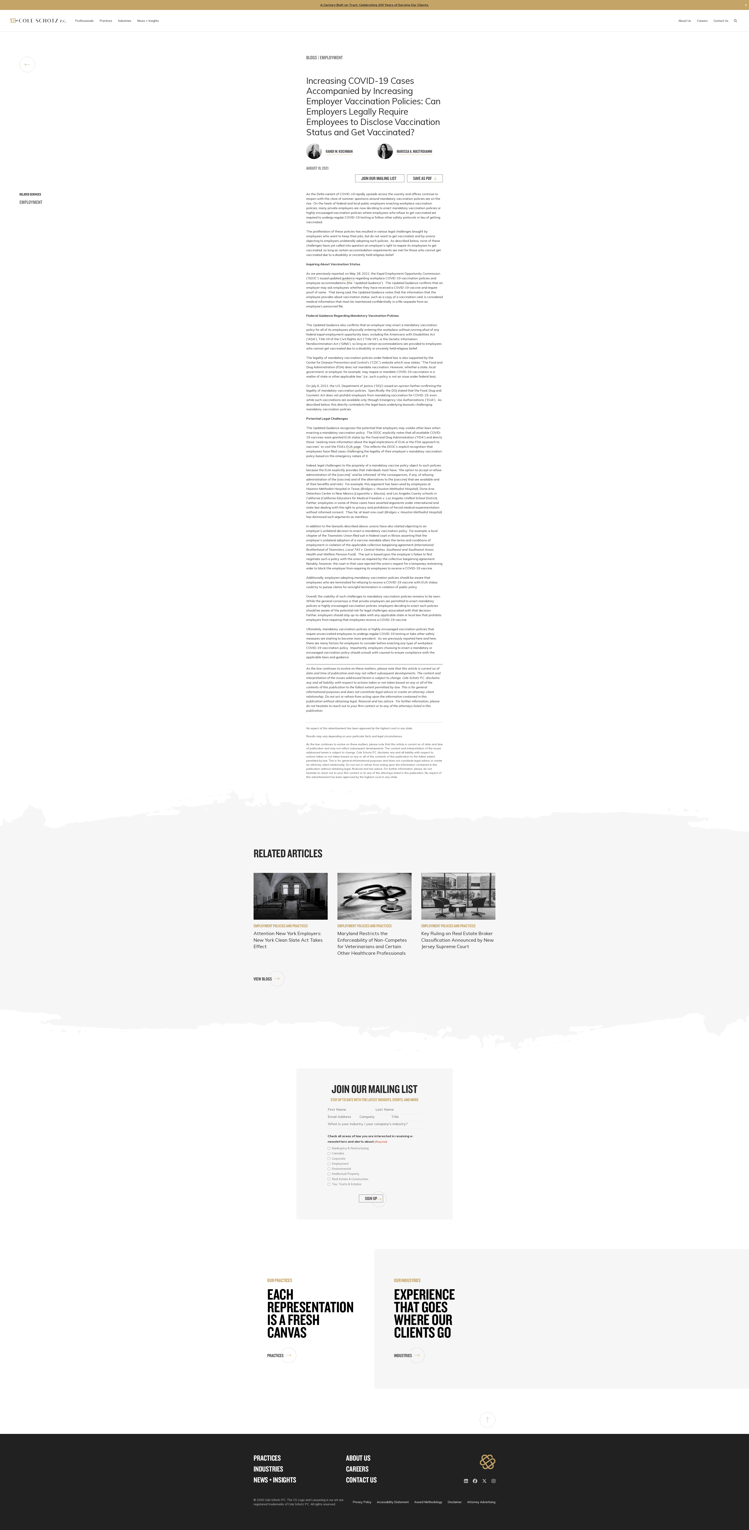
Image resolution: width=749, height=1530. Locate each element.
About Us (358, 1458)
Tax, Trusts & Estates (346, 1184)
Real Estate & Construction (350, 1179)
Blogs (311, 57)
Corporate (338, 1158)
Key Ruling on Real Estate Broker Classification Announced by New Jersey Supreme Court (457, 939)
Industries (403, 1355)
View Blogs (263, 979)
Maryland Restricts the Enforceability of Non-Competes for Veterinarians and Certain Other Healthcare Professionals (372, 943)
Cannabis (338, 1153)
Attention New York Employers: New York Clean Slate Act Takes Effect (288, 939)
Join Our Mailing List (378, 178)
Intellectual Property (345, 1174)
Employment (331, 57)
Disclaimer (455, 1502)
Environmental (341, 1169)
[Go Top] (487, 1420)
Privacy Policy (362, 1502)
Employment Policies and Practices (281, 926)
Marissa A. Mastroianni (414, 151)
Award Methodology (428, 1502)
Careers (357, 1468)
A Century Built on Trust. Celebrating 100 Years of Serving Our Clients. (374, 5)
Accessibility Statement (393, 1502)
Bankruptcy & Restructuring (350, 1148)
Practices (275, 1355)
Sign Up (371, 1198)
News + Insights (275, 1479)
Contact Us (361, 1479)
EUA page (353, 447)
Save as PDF (422, 178)
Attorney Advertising (481, 1502)
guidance (348, 278)
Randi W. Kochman (339, 151)
